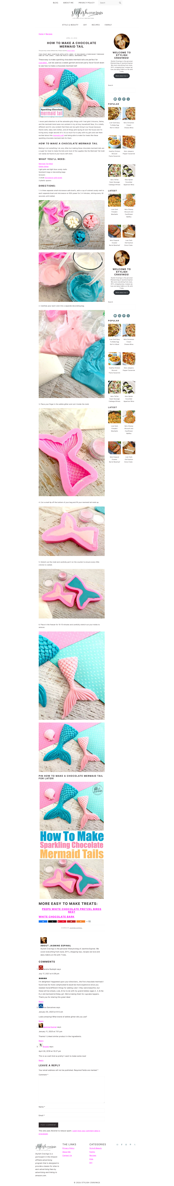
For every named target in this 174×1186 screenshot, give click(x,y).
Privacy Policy (68, 1148)
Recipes (49, 34)
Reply (41, 1002)
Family (92, 1152)
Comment (43, 1075)
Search (110, 85)
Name (42, 1107)
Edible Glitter (44, 166)
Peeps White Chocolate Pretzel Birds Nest (71, 910)
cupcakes (43, 63)
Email (42, 1115)
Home (41, 34)
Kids (91, 1159)
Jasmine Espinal (50, 1027)
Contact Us (67, 1155)
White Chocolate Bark (56, 916)
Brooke (46, 1047)
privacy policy (71, 50)
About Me (66, 1152)
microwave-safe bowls (53, 178)
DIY (90, 1163)
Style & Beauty (95, 1148)
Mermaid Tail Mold (46, 164)
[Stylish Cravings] (87, 18)
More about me (121, 76)
